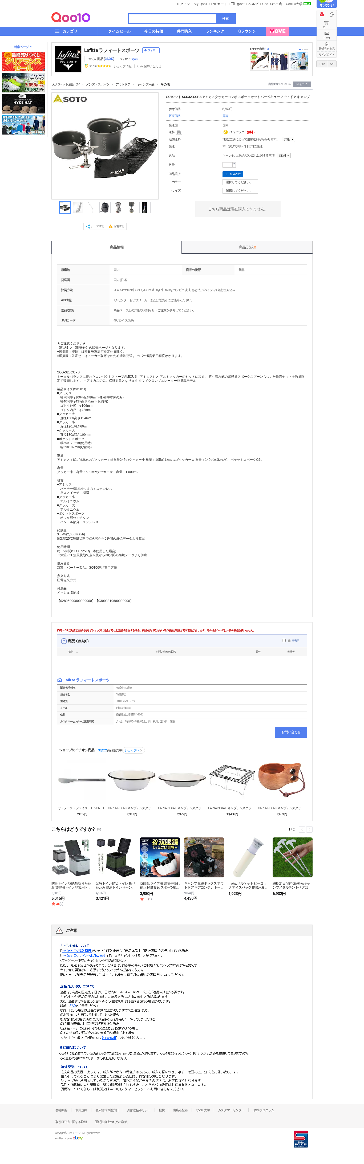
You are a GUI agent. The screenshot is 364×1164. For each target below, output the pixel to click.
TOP (322, 64)
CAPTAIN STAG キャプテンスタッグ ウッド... (282, 808)
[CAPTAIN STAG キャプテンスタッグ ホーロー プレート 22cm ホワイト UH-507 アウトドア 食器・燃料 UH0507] (182, 780)
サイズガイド (327, 55)
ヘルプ (253, 4)
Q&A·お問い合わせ (149, 66)
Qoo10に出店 (272, 4)
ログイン (183, 4)
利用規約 (81, 1110)
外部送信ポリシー (139, 1110)
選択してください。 (239, 182)
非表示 (295, 640)
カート (327, 27)
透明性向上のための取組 (111, 1122)
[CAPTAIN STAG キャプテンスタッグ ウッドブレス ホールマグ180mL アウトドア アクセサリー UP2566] (282, 780)
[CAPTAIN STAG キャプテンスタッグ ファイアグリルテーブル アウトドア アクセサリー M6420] (232, 780)
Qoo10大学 (294, 4)
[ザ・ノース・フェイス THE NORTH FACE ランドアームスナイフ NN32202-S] (82, 780)
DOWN (331, 63)
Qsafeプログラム (263, 1110)
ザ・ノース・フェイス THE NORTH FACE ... (82, 808)
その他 (165, 84)
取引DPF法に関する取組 (71, 1122)
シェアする (97, 226)
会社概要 (61, 1110)
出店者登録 (180, 1110)
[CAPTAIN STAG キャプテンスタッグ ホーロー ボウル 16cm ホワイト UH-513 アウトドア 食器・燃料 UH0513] (132, 780)
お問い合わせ (291, 732)
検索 (225, 19)
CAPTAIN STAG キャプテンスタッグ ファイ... (232, 808)
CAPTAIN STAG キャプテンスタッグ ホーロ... (132, 808)
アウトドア (123, 84)
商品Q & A (247, 247)
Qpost (240, 4)
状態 (70, 651)
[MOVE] (277, 31)
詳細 (282, 155)
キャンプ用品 (145, 84)
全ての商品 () (101, 59)
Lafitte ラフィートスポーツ (111, 50)
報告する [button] (119, 226)
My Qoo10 (201, 4)
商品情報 (117, 247)
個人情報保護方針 (107, 1110)
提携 (162, 1110)
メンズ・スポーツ (97, 84)
